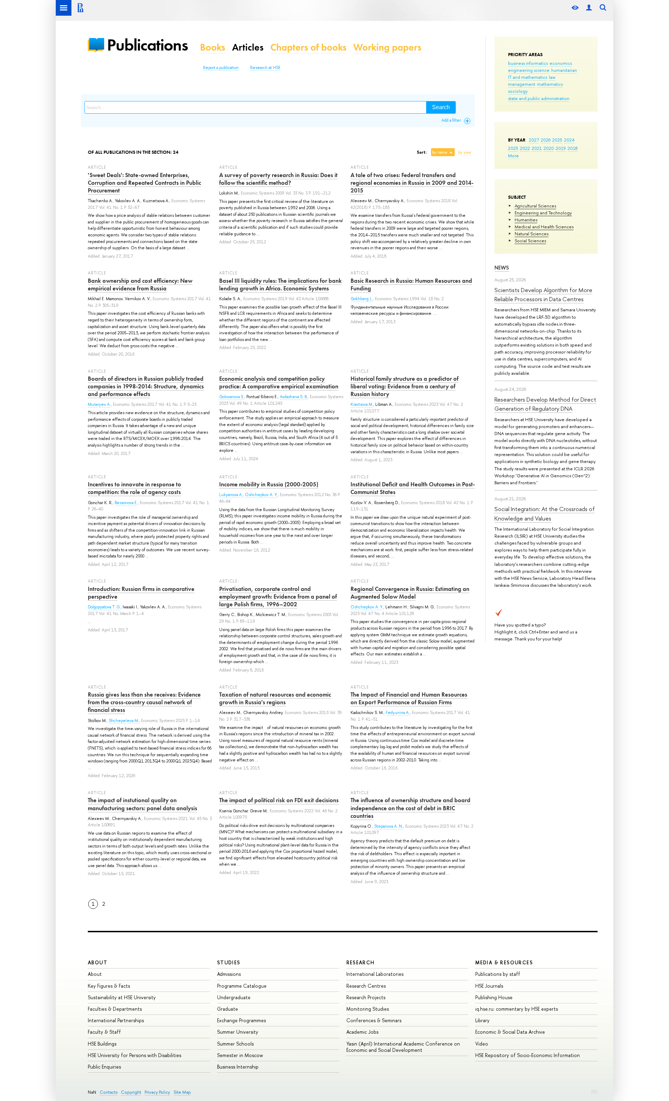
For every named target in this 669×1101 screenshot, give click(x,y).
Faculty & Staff (104, 1031)
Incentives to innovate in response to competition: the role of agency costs (134, 488)
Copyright (131, 1092)
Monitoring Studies (367, 1008)
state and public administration (538, 98)
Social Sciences (530, 240)
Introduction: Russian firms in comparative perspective (141, 592)
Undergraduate (234, 997)
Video (481, 1043)
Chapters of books (308, 47)
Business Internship (238, 1066)
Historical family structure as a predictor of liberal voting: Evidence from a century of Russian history (405, 386)
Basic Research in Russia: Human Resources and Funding (411, 284)
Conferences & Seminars (373, 1020)
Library (482, 1020)
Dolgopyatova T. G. (104, 607)
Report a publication (221, 67)
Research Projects (365, 997)
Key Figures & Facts (109, 985)
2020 (549, 148)
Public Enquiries (104, 1066)
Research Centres (366, 985)
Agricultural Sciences (535, 206)
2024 (569, 140)
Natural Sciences (531, 233)
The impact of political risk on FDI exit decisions (279, 800)
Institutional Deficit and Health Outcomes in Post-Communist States (413, 488)
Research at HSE (265, 67)
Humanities (526, 220)
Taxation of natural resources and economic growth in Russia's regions (275, 698)
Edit (594, 1090)
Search (441, 107)
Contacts (108, 1092)
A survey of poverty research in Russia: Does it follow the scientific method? (278, 179)
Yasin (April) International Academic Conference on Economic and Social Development (403, 1046)
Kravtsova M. (362, 404)
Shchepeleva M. (124, 720)
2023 (513, 148)
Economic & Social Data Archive (510, 1031)
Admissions (229, 974)
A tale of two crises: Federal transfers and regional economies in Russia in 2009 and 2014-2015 (412, 182)
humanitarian (564, 70)
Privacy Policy (157, 1092)
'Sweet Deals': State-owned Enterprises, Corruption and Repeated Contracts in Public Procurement (144, 182)
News (501, 267)
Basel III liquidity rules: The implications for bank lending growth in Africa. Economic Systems (280, 284)
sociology (518, 91)
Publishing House (494, 997)
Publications (147, 44)
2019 (561, 148)
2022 (525, 148)
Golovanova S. (231, 397)
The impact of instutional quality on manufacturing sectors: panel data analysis (142, 804)
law (552, 77)
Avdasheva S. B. (294, 397)
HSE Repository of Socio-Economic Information (527, 1055)
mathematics (550, 84)
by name (439, 152)
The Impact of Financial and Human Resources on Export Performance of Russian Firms (409, 698)
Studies (228, 962)
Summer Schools (235, 1043)
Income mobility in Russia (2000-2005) (268, 484)
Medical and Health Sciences (544, 226)
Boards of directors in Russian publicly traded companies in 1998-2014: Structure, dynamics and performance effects (146, 386)
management (521, 84)
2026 (546, 140)
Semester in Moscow (240, 1055)
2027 (534, 140)
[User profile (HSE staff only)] (589, 8)
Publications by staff (497, 974)
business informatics (528, 63)
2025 (557, 140)
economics (560, 63)
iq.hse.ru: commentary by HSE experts (516, 1008)
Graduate (227, 1008)
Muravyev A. (99, 404)
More (513, 155)
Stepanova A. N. (388, 826)
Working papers (387, 47)
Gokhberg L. (362, 299)
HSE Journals (489, 985)
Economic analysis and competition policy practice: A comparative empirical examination (278, 382)
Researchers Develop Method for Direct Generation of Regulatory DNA (545, 403)
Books (212, 47)
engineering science (528, 70)
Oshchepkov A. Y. (261, 495)
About (97, 962)
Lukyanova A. (231, 495)
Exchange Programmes (241, 1020)
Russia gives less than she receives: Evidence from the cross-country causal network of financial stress (144, 702)
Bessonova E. (126, 503)
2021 (537, 148)
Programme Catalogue (242, 985)
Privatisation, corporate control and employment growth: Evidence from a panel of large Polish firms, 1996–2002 (278, 596)
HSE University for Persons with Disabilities (134, 1055)
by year (464, 152)
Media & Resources (504, 962)
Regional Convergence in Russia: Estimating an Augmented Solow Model (410, 592)
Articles (247, 47)
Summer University (237, 1031)
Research (360, 962)
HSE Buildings (102, 1043)
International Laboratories (374, 974)
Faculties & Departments (115, 1008)
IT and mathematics (527, 77)
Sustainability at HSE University (122, 997)
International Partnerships (116, 1020)
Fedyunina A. (398, 712)
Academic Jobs (362, 1031)
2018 (573, 148)
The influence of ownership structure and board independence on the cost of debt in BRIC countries (410, 807)
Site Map (182, 1092)
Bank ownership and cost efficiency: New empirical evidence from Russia (140, 284)
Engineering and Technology (543, 213)
